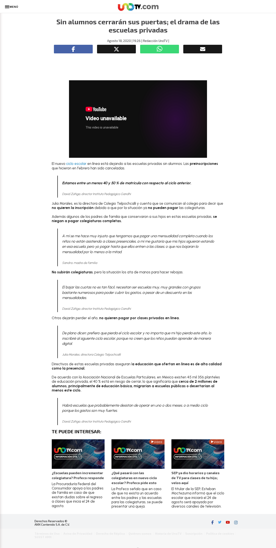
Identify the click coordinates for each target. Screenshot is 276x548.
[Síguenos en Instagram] (236, 522)
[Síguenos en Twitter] (220, 522)
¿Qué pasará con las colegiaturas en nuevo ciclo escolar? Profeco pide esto (134, 478)
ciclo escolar (76, 163)
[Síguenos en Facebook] (212, 522)
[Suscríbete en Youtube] (228, 522)
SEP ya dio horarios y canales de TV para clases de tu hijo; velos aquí (195, 478)
